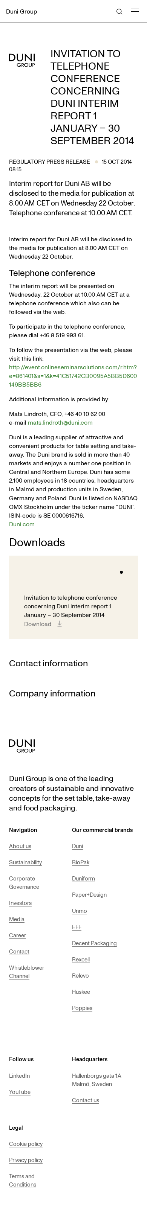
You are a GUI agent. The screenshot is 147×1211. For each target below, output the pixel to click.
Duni (77, 846)
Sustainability (25, 862)
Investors (20, 902)
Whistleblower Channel (26, 971)
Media (16, 919)
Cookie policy (26, 1143)
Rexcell (81, 959)
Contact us (85, 1100)
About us (20, 846)
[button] (134, 10)
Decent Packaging (94, 943)
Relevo (80, 975)
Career (17, 935)
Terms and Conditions (22, 1180)
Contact (19, 951)
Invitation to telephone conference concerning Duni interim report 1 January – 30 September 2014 (70, 606)
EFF (76, 927)
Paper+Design (89, 894)
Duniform (83, 878)
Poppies (82, 1007)
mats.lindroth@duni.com (60, 422)
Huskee (81, 991)
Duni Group (21, 11)
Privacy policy (26, 1160)
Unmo (79, 910)
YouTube (20, 1091)
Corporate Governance (24, 882)
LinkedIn (19, 1075)
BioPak (80, 862)
